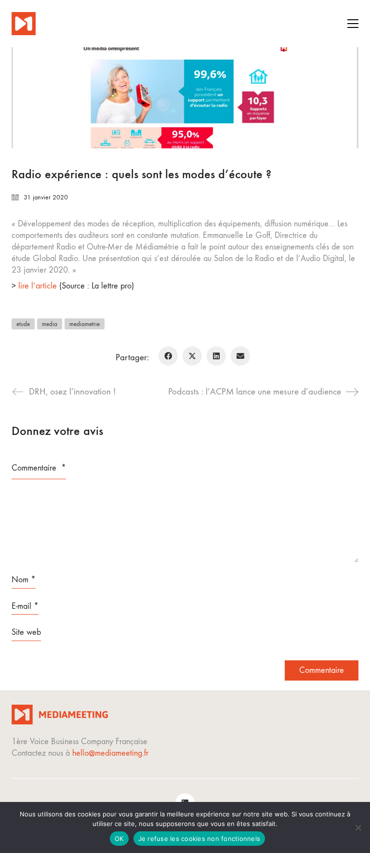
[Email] (240, 356)
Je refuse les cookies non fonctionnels (199, 838)
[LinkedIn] (216, 356)
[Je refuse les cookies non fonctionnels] (358, 827)
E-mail (25, 606)
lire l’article (37, 286)
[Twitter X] (192, 356)
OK (119, 838)
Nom (24, 580)
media (49, 324)
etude (23, 324)
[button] (352, 23)
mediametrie (84, 324)
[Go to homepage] (24, 23)
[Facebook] (168, 356)
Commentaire (39, 468)
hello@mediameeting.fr (110, 753)
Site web (26, 632)
